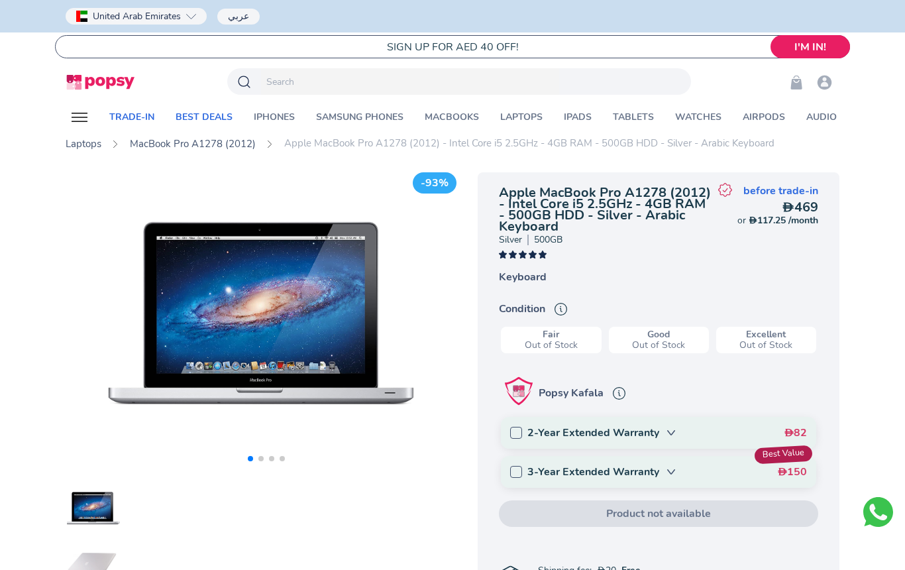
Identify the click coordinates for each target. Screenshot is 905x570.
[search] (410, 81)
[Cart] (796, 82)
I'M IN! (810, 47)
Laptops (83, 143)
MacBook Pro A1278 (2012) (193, 143)
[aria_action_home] (100, 82)
